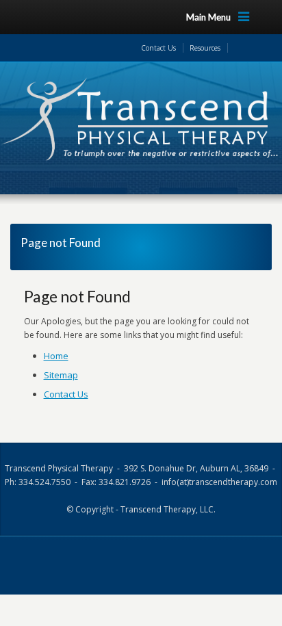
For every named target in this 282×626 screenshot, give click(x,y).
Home (56, 356)
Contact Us (158, 48)
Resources (205, 48)
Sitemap (61, 375)
